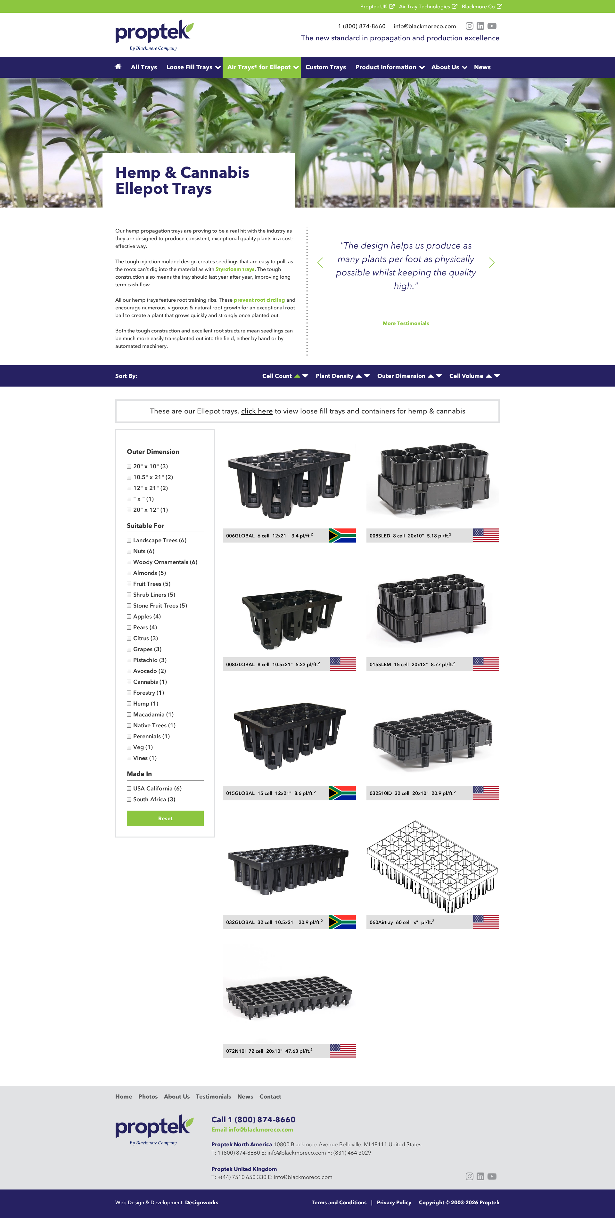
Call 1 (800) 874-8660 (253, 1119)
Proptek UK (373, 6)
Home (123, 1096)
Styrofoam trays (235, 269)
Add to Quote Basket (289, 508)
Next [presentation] (491, 263)
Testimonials (213, 1096)
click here (257, 411)
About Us (445, 67)
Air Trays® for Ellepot (259, 67)
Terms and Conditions (339, 1202)
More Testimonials (406, 323)
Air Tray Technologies (424, 6)
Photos (148, 1096)
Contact (270, 1096)
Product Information (386, 67)
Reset (165, 818)
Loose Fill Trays (189, 67)
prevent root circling (259, 300)
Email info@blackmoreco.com (252, 1129)
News (482, 67)
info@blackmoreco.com (425, 26)
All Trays (144, 67)
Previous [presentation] (320, 263)
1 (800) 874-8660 (362, 26)
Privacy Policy (394, 1202)
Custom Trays (326, 67)
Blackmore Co (478, 6)
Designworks (201, 1202)
